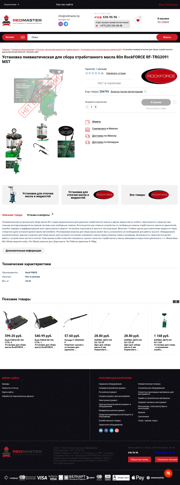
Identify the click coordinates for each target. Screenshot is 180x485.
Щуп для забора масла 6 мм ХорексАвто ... (133, 345)
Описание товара (12, 215)
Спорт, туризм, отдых (148, 420)
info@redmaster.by (69, 16)
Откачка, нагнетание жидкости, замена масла (57, 49)
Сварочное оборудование (111, 425)
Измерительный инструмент (112, 410)
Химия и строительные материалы (154, 398)
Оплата (96, 121)
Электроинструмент (108, 400)
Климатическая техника (149, 384)
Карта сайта (7, 392)
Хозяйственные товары (110, 420)
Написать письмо (167, 459)
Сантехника (143, 416)
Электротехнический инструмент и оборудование (115, 405)
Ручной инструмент (108, 392)
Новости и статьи (10, 388)
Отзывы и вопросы (40, 215)
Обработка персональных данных (18, 396)
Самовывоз (99, 128)
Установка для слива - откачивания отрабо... (164, 345)
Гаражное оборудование (23, 49)
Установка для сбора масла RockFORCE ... (15, 344)
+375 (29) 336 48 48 (111, 25)
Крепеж (141, 412)
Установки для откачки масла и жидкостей (101, 49)
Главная (6, 49)
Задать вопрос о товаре (156, 108)
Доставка (98, 136)
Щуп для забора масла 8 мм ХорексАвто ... (103, 345)
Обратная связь (139, 459)
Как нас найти (64, 4)
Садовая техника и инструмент (152, 402)
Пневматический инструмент (112, 388)
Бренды (5, 384)
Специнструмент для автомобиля (114, 396)
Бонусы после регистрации (127, 91)
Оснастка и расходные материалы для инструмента (156, 393)
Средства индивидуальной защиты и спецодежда (116, 415)
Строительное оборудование (151, 388)
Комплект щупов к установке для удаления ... (75, 345)
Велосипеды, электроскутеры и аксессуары (152, 407)
